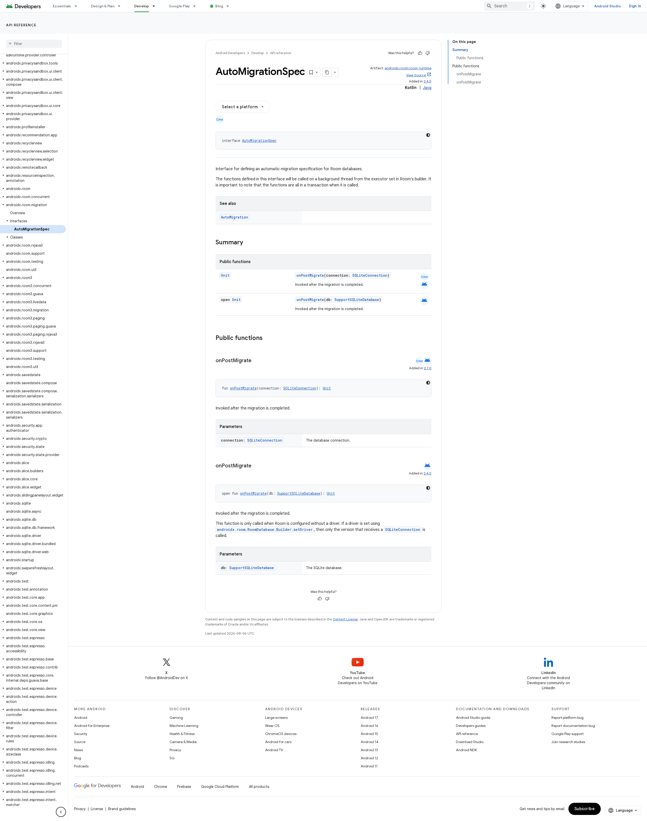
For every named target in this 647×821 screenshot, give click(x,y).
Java (427, 87)
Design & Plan (102, 6)
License (97, 809)
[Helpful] (420, 53)
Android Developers (230, 53)
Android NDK (466, 750)
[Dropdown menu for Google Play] (196, 6)
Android (80, 717)
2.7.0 (427, 368)
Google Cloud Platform (220, 786)
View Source (416, 75)
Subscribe (584, 808)
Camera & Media (183, 742)
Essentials (62, 6)
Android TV (274, 750)
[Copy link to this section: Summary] (248, 243)
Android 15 (369, 733)
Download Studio (469, 742)
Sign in (635, 6)
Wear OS (272, 725)
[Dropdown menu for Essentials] (78, 6)
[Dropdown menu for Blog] (230, 6)
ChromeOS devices (280, 733)
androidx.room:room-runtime (408, 68)
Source (79, 742)
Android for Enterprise (91, 725)
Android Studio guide (473, 717)
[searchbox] (34, 44)
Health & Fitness (182, 733)
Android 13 (369, 750)
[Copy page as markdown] (327, 72)
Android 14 (369, 742)
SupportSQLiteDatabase (356, 299)
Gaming (176, 717)
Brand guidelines (122, 809)
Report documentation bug (573, 725)
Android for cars (278, 742)
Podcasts (81, 766)
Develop (141, 6)
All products (259, 786)
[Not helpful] (427, 53)
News (78, 750)
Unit (225, 275)
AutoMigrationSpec (259, 140)
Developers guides (471, 725)
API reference (21, 25)
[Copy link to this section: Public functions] (269, 338)
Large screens (276, 717)
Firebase (184, 786)
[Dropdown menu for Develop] (156, 6)
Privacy (175, 750)
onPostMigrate (310, 275)
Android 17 (369, 717)
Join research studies (568, 742)
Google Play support (567, 733)
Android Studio (607, 6)
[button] (33, 63)
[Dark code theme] (428, 135)
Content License (345, 619)
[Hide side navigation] (61, 812)
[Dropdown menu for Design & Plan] (121, 6)
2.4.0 (427, 81)
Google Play (179, 6)
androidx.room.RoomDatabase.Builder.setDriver (265, 529)
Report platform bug (567, 717)
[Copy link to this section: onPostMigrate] (256, 361)
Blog (219, 6)
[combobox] (509, 6)
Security (80, 733)
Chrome (160, 786)
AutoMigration (234, 217)
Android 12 (369, 758)
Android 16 (369, 725)
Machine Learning (184, 725)
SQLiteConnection (369, 275)
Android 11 (369, 766)
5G (172, 758)
